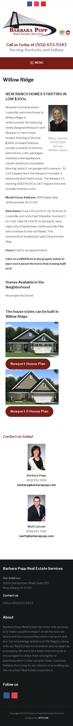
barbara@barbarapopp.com (36, 485)
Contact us (10, 595)
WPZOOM (43, 718)
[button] (36, 62)
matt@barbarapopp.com (36, 536)
